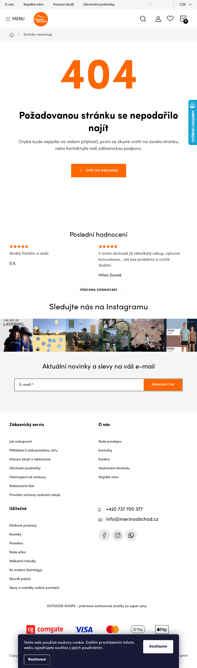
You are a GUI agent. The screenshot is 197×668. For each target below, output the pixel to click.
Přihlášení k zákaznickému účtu (33, 450)
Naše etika (17, 552)
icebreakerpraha (117, 535)
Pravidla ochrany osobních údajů (34, 495)
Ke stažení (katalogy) (25, 570)
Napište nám (33, 4)
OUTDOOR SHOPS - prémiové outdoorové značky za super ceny (97, 606)
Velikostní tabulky (22, 561)
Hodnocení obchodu (114, 468)
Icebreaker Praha (104, 535)
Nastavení (37, 660)
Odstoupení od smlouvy (27, 477)
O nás (9, 4)
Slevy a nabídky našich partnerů (34, 588)
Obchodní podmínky (99, 4)
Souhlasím (158, 647)
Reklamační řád (21, 486)
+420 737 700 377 (124, 509)
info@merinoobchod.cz (132, 519)
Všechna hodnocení (98, 290)
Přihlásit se (163, 384)
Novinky (15, 534)
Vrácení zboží (63, 4)
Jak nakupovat (20, 441)
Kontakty (105, 450)
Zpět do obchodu (102, 170)
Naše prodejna (110, 441)
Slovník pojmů (20, 579)
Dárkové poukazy (23, 525)
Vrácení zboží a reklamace (29, 459)
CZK (183, 4)
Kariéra (104, 459)
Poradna (16, 543)
